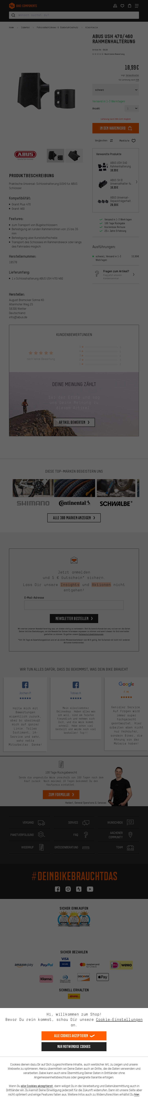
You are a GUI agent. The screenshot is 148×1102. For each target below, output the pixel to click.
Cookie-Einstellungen (119, 1019)
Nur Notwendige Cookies (74, 1046)
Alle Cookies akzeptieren (71, 1035)
